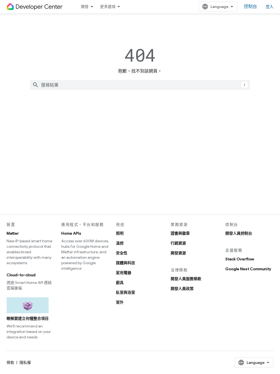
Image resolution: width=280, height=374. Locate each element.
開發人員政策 (182, 288)
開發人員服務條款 (186, 278)
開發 (85, 6)
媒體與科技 (125, 262)
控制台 (250, 6)
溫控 (120, 243)
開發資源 (178, 253)
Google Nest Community (248, 268)
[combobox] (140, 85)
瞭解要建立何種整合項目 (28, 318)
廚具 (120, 282)
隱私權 (25, 362)
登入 (269, 6)
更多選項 (107, 6)
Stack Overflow (239, 259)
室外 (120, 302)
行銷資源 (178, 243)
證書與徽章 (180, 233)
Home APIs (71, 233)
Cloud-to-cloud (21, 274)
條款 (10, 362)
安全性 (121, 253)
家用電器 (123, 272)
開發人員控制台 (238, 233)
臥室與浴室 (125, 292)
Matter (13, 233)
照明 (120, 233)
